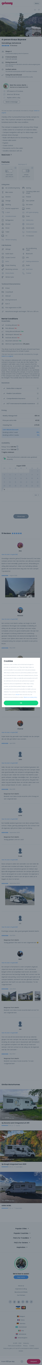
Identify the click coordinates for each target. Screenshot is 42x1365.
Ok (21, 703)
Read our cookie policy (30, 697)
